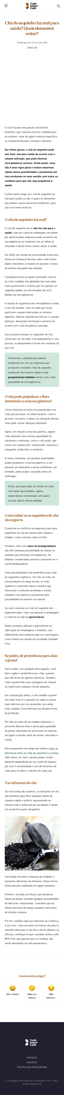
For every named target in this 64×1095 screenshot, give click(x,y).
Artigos (32, 1057)
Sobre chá (32, 47)
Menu (6, 6)
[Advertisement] (32, 89)
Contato (31, 1062)
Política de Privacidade (32, 1067)
